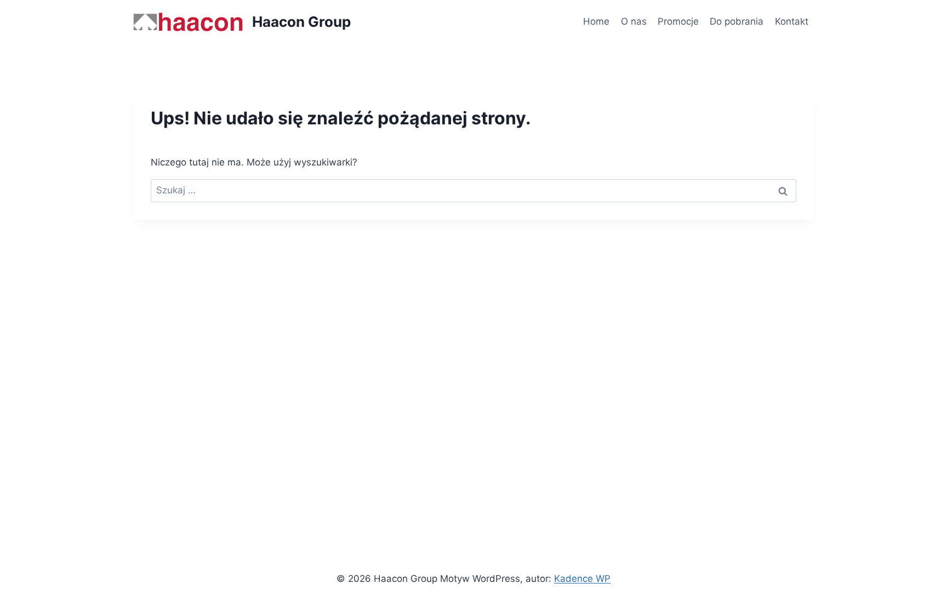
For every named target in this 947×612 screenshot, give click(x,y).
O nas (634, 21)
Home (596, 21)
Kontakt (791, 21)
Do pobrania (736, 21)
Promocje (678, 21)
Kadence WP (582, 578)
